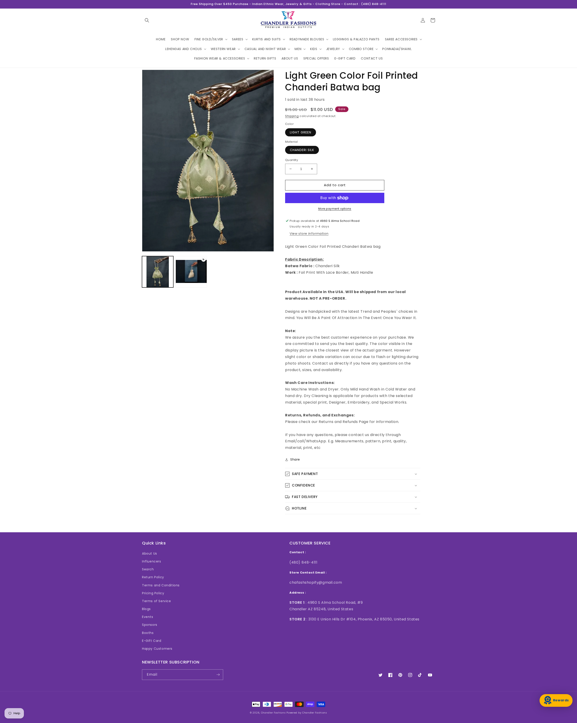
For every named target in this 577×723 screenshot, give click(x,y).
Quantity (291, 160)
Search (148, 569)
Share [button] (295, 459)
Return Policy (153, 577)
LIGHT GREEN (300, 132)
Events (147, 617)
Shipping (292, 116)
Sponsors (149, 624)
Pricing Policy (153, 593)
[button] (147, 20)
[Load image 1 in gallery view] (157, 271)
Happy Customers (157, 648)
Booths (148, 633)
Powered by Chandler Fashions (306, 712)
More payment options (334, 209)
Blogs (146, 609)
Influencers (151, 561)
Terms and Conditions (161, 585)
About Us (149, 553)
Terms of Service (156, 601)
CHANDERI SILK (302, 150)
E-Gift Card (151, 640)
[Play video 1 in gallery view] (191, 271)
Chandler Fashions (273, 712)
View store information (309, 233)
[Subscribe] (218, 674)
